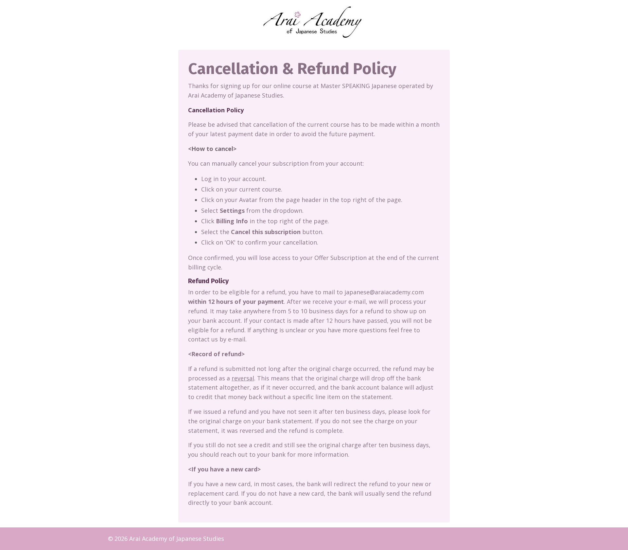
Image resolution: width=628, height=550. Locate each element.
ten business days (360, 411)
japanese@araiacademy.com (384, 292)
